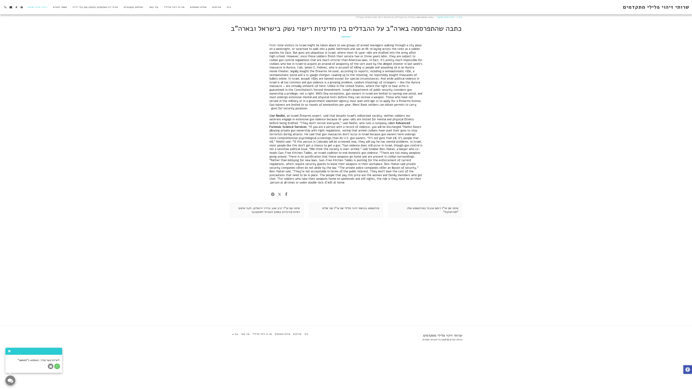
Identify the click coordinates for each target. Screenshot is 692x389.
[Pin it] (272, 194)
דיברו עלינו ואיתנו (446, 17)
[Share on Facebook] (286, 194)
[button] (16, 7)
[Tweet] (279, 194)
